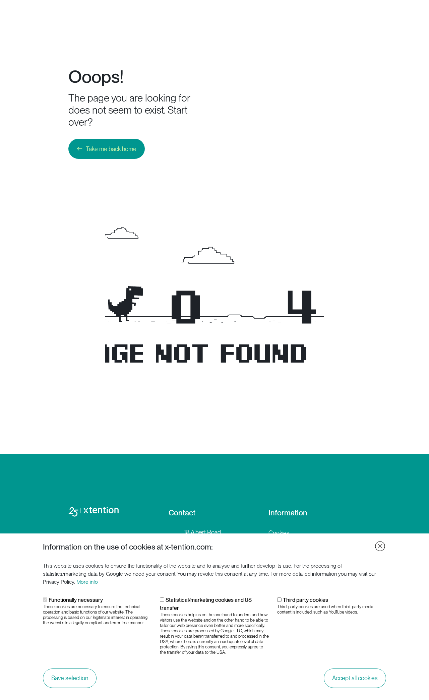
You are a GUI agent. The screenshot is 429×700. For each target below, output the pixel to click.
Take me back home (111, 148)
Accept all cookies (355, 678)
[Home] (39, 15)
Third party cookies (305, 600)
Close (380, 546)
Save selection (69, 678)
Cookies (279, 532)
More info (87, 582)
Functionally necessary (76, 600)
